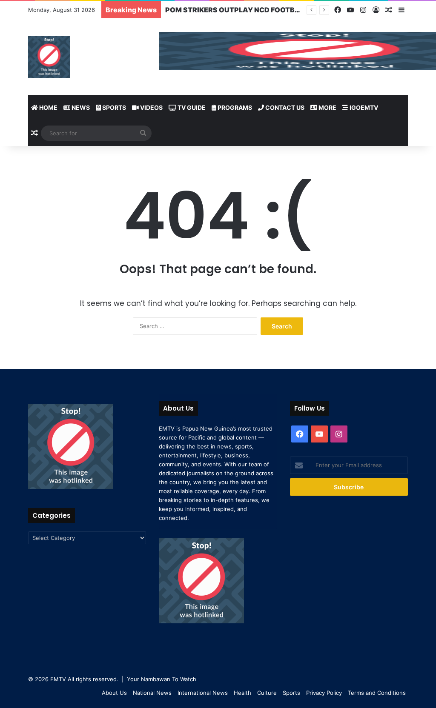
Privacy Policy (324, 692)
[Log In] (376, 10)
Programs (234, 107)
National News (152, 692)
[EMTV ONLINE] (49, 57)
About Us (114, 692)
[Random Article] (388, 10)
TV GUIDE (191, 107)
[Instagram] (363, 10)
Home (47, 107)
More (326, 107)
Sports (113, 107)
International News (203, 692)
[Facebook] (337, 10)
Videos (151, 107)
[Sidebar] (401, 10)
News (80, 107)
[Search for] (143, 133)
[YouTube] (350, 10)
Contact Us (284, 107)
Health (242, 692)
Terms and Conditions (377, 692)
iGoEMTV (363, 107)
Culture (267, 692)
